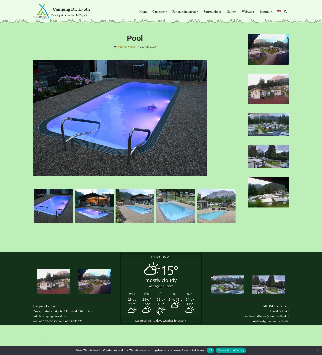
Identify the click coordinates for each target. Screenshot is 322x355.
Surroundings (213, 11)
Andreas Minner (126, 46)
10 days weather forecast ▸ (161, 320)
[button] (166, 11)
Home (143, 11)
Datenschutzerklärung (230, 350)
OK (210, 350)
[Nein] (317, 350)
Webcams (248, 11)
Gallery (232, 11)
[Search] (285, 11)
